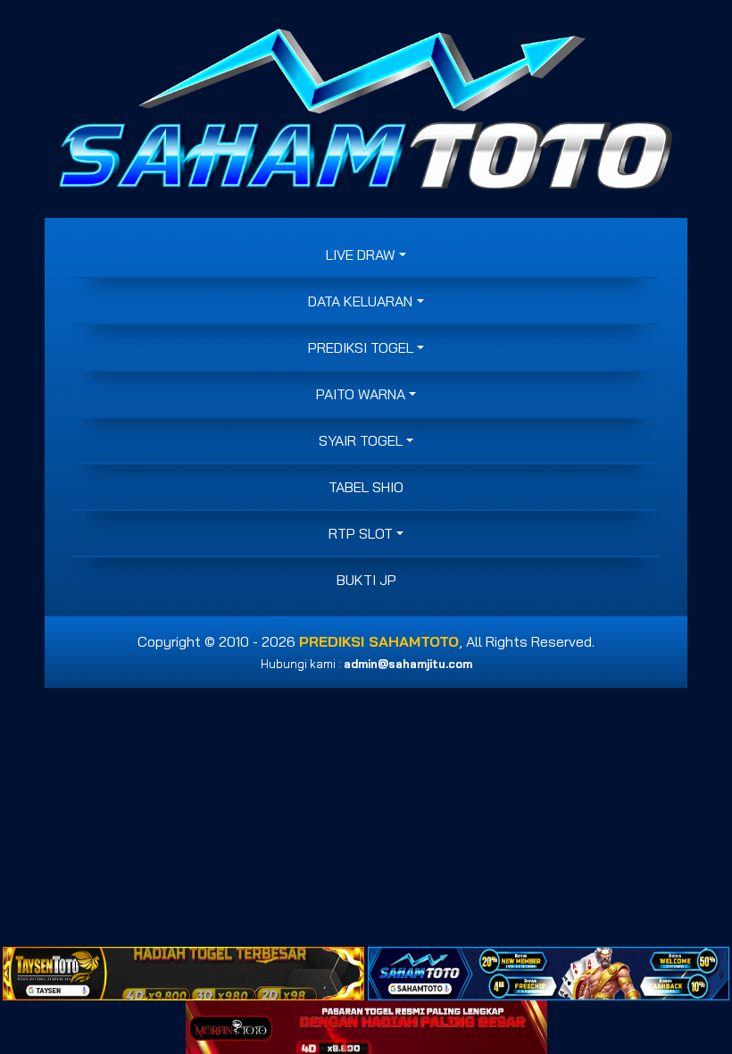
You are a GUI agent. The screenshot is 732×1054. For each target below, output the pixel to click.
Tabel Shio (366, 487)
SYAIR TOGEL (361, 440)
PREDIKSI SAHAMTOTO (379, 641)
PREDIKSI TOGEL (360, 347)
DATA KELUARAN (360, 301)
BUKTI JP (366, 580)
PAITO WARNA (360, 394)
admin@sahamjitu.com (408, 664)
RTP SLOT (361, 533)
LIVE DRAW (360, 255)
